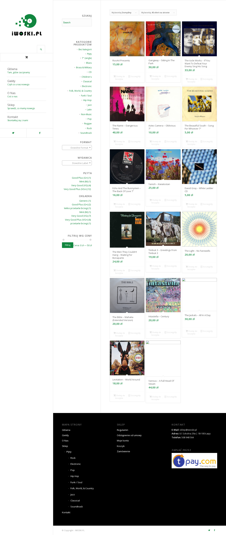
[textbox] (77, 147)
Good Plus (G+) (80, 177)
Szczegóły (135, 76)
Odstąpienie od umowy (129, 435)
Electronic (87, 86)
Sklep (65, 446)
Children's (87, 76)
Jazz (90, 104)
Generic (83, 200)
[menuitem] (26, 71)
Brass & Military (84, 67)
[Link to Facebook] (39, 132)
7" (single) (87, 58)
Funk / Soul (86, 95)
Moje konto (123, 440)
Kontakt (66, 512)
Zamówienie (123, 451)
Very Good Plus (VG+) (75, 189)
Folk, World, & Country (80, 90)
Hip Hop (87, 100)
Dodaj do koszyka (120, 77)
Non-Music (86, 114)
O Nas (65, 440)
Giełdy (65, 435)
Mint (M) (83, 181)
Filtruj (67, 245)
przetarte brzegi (79, 223)
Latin (89, 109)
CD (90, 72)
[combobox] (77, 147)
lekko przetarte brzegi (76, 208)
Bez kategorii (85, 49)
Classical (87, 81)
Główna (66, 430)
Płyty (89, 53)
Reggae (88, 123)
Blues (89, 62)
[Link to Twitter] (13, 132)
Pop (90, 118)
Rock (89, 128)
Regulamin (122, 430)
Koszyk (121, 446)
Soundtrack (86, 132)
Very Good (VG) (79, 185)
